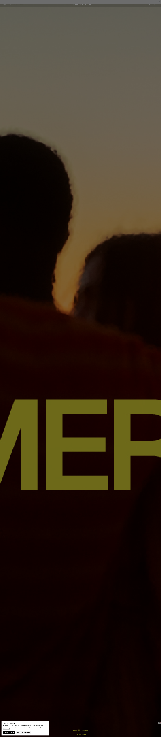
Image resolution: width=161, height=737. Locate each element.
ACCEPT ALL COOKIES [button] (9, 732)
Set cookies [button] (6, 728)
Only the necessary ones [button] (23, 732)
